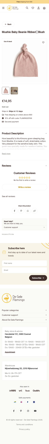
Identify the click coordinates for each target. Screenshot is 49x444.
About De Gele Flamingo (12, 320)
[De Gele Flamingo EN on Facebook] (14, 411)
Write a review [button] (24, 187)
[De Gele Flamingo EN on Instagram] (28, 411)
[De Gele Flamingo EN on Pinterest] (21, 411)
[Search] (27, 8)
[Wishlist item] (43, 42)
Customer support (10, 315)
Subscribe (36, 278)
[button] (2, 8)
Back (9, 24)
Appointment (10, 352)
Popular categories (10, 310)
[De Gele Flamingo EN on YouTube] (35, 411)
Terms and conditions (24, 424)
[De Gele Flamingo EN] (13, 8)
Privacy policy (24, 429)
